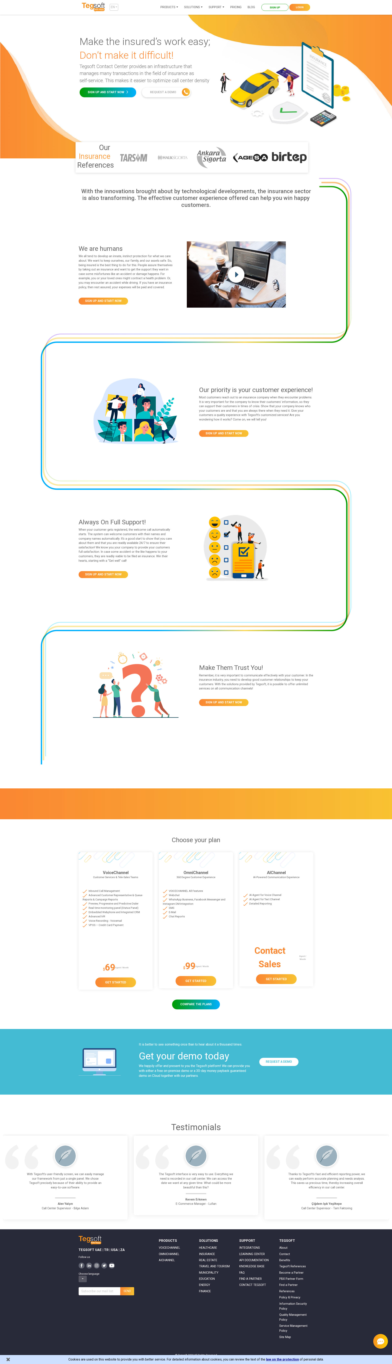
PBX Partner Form (291, 1279)
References (287, 1291)
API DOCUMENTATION (254, 1260)
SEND (127, 1291)
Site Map (285, 1337)
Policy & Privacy (289, 1297)
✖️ (8, 1359)
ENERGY (204, 1285)
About (283, 1248)
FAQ (242, 1272)
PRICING (236, 7)
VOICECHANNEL (169, 1248)
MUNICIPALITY (208, 1272)
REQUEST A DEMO (163, 92)
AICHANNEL (167, 1260)
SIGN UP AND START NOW (106, 92)
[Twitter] (104, 1265)
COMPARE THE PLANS (196, 1004)
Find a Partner (288, 1285)
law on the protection (282, 1359)
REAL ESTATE (208, 1260)
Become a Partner (291, 1272)
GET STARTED (115, 982)
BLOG (251, 7)
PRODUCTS (167, 7)
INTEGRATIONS (249, 1248)
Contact (284, 1254)
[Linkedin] (89, 1265)
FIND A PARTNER (250, 1279)
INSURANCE (207, 1254)
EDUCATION (207, 1279)
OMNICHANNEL (169, 1254)
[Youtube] (112, 1265)
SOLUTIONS (192, 7)
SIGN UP (275, 7)
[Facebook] (82, 1265)
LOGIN (300, 7)
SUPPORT (215, 7)
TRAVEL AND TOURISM (214, 1266)
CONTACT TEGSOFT (252, 1285)
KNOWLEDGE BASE (252, 1266)
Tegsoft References (292, 1266)
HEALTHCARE (208, 1248)
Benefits (284, 1260)
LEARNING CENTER (252, 1254)
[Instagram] (97, 1265)
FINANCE (205, 1291)
